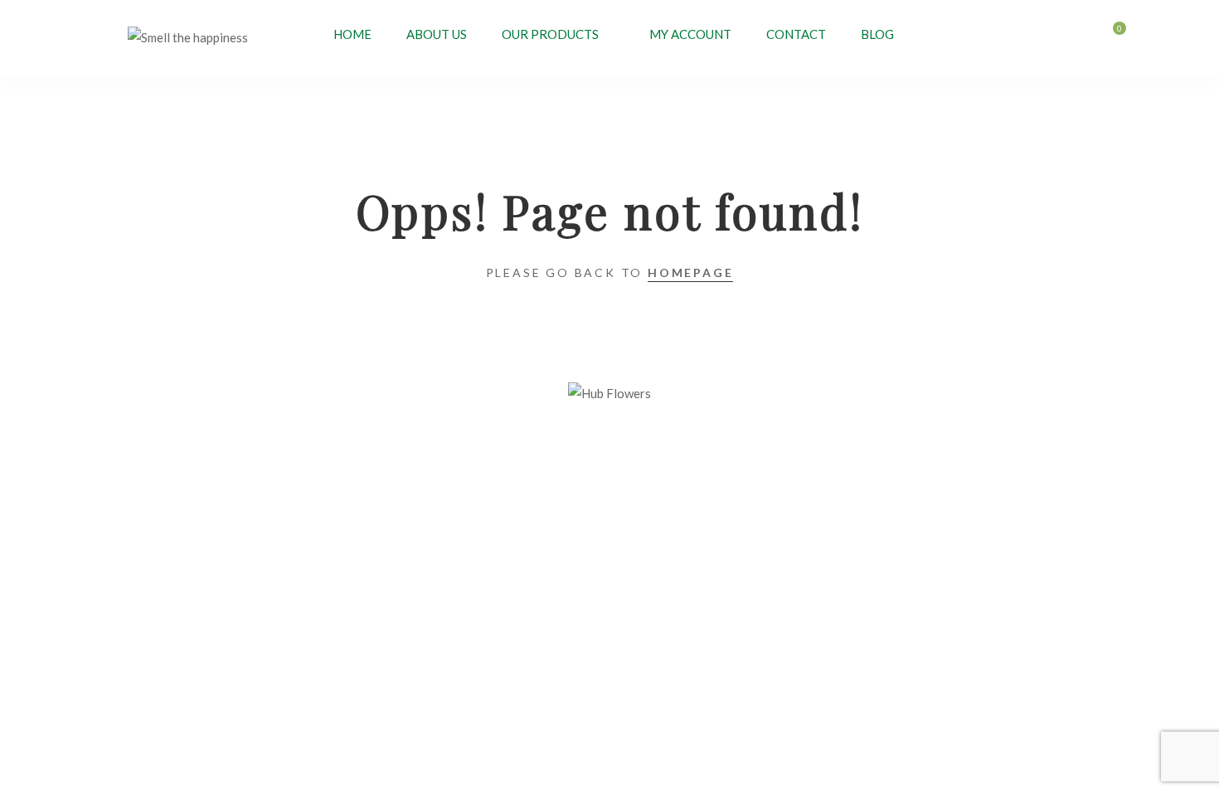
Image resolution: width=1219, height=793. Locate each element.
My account (690, 34)
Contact (796, 34)
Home (352, 34)
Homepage (690, 272)
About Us (436, 34)
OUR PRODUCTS (550, 34)
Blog (877, 34)
